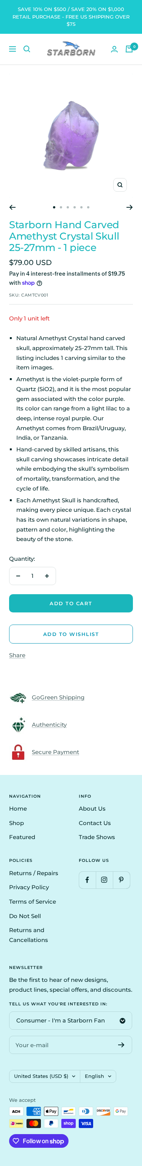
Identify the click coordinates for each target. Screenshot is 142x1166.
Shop (16, 823)
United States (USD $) (41, 1076)
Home (18, 808)
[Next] (129, 207)
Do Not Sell (25, 916)
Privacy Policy (29, 887)
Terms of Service (32, 901)
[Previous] (12, 207)
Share (17, 655)
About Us (92, 808)
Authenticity (49, 724)
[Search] (26, 49)
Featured (22, 837)
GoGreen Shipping (58, 697)
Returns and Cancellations (28, 935)
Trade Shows (97, 837)
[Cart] (129, 49)
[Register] (121, 1045)
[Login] (114, 49)
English (94, 1076)
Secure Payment (55, 752)
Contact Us (95, 823)
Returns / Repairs (33, 873)
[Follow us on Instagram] (104, 879)
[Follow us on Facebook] (87, 879)
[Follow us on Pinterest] (121, 879)
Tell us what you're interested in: (58, 1004)
